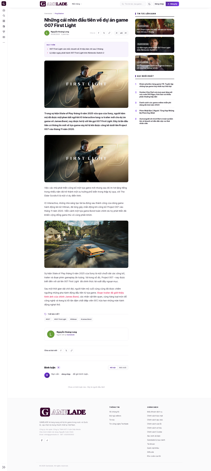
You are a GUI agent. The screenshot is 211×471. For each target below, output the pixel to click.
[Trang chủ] (3, 10)
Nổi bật (113, 368)
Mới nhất (122, 368)
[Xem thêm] (3, 42)
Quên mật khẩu (153, 448)
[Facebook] (98, 33)
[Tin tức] (3, 26)
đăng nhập (66, 374)
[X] (104, 33)
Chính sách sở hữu (154, 428)
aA (121, 33)
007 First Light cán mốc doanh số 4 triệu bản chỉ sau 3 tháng (76, 49)
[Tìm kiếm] (3, 15)
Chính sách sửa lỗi (154, 424)
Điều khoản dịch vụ (154, 412)
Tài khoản (151, 444)
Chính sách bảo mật (155, 416)
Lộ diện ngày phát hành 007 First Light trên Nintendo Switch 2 (77, 53)
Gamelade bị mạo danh (156, 440)
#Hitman (73, 319)
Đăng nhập (159, 4)
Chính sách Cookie (154, 432)
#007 (48, 319)
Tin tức (112, 420)
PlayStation (59, 13)
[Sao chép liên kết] (109, 33)
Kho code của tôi (154, 456)
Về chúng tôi (114, 412)
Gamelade (48, 13)
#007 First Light (60, 319)
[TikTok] (47, 440)
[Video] (3, 37)
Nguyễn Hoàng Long (60, 32)
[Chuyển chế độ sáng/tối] (149, 4)
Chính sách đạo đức (155, 420)
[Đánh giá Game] (3, 20)
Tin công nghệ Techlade (118, 424)
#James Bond (86, 319)
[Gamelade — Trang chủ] (3, 3)
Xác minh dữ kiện (153, 436)
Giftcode (150, 452)
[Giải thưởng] (3, 31)
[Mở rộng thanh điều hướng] (3, 467)
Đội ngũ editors (115, 416)
